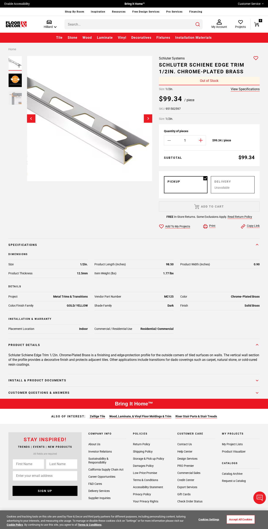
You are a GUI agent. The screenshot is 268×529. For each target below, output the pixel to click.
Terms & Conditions (145, 480)
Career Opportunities (101, 476)
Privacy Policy (142, 494)
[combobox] (133, 24)
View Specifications (245, 89)
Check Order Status (189, 501)
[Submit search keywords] (198, 24)
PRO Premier (185, 465)
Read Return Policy (240, 216)
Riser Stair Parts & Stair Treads (196, 416)
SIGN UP (45, 491)
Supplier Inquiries (99, 498)
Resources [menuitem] (119, 11)
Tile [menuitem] (59, 38)
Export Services (187, 487)
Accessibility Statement (148, 487)
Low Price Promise (145, 473)
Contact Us (184, 444)
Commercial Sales (188, 473)
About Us (94, 444)
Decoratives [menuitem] (141, 38)
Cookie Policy (15, 524)
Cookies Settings (208, 519)
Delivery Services (99, 491)
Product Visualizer (234, 451)
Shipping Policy (143, 451)
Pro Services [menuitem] (174, 11)
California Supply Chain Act (106, 469)
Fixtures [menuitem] (163, 38)
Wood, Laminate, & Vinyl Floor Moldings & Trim (140, 416)
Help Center (184, 451)
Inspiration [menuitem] (98, 11)
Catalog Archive (232, 473)
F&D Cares (95, 483)
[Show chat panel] (259, 498)
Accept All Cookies (240, 519)
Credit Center (185, 480)
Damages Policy (143, 465)
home (12, 49)
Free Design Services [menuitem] (146, 11)
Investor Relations (100, 451)
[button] (49, 24)
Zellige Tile (97, 416)
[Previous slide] (31, 118)
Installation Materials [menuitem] (193, 38)
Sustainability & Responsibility (98, 460)
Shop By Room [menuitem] (74, 11)
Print (212, 225)
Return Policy (141, 444)
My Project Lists (232, 444)
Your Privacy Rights (145, 501)
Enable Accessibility (17, 3)
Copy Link (253, 225)
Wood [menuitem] (87, 38)
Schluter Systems (172, 58)
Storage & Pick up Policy (148, 458)
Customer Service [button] (249, 3)
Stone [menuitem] (72, 38)
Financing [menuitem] (195, 11)
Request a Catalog (234, 481)
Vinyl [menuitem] (122, 38)
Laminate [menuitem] (105, 38)
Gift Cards (184, 494)
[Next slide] (148, 118)
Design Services (187, 458)
